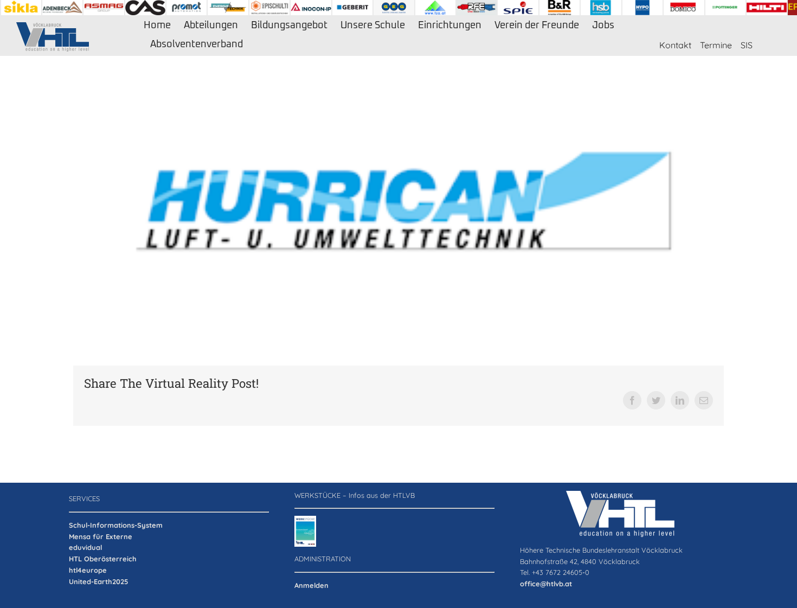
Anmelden (311, 585)
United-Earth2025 (98, 581)
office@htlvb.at (546, 583)
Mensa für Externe (100, 536)
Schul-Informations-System (116, 525)
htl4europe (88, 570)
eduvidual (85, 547)
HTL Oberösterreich (103, 558)
